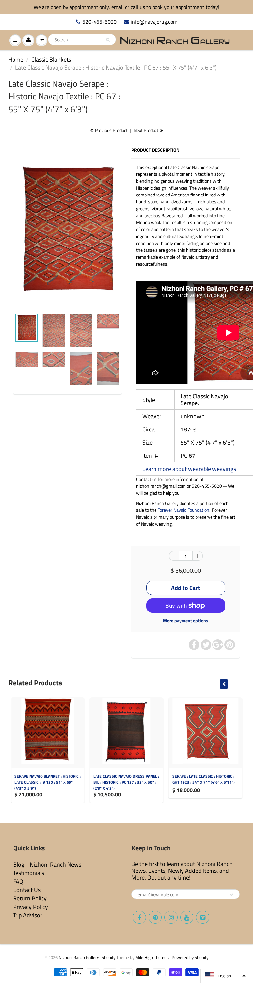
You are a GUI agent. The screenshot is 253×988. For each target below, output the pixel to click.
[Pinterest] (155, 917)
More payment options (185, 620)
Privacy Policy (30, 906)
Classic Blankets (51, 59)
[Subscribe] (231, 894)
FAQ (18, 881)
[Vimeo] (202, 917)
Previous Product (110, 130)
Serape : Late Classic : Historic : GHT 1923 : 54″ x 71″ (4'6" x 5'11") (203, 779)
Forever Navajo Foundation (183, 510)
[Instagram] (171, 917)
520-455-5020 (99, 22)
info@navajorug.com (154, 22)
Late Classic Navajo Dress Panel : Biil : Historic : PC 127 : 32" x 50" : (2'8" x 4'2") (126, 782)
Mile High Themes (152, 957)
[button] (224, 976)
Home (15, 59)
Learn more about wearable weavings (189, 468)
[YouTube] (186, 917)
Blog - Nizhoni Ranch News (47, 864)
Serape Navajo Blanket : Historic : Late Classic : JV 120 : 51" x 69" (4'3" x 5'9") (47, 782)
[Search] (108, 40)
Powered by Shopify (190, 957)
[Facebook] (139, 917)
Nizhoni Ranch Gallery (79, 957)
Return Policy (30, 898)
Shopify (108, 957)
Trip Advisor (27, 915)
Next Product (146, 130)
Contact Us (27, 889)
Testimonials (28, 873)
